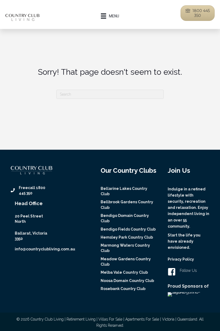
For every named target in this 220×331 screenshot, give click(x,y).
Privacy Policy (181, 259)
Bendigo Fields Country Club (128, 229)
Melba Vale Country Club (124, 272)
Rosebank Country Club (123, 289)
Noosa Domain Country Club (127, 281)
